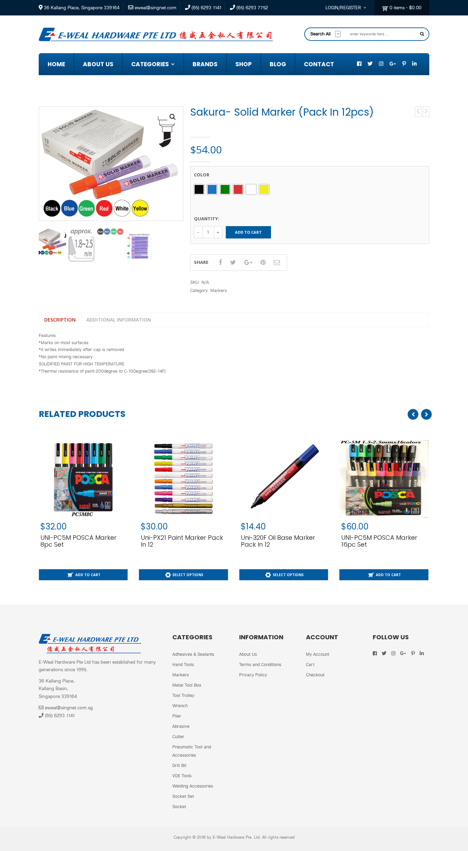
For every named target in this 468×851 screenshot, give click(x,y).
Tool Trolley (183, 695)
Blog (278, 64)
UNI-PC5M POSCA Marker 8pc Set (379, 541)
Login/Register (343, 7)
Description (60, 319)
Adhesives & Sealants (173, 93)
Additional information (118, 319)
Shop (243, 64)
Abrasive (149, 78)
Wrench (180, 705)
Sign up (361, 105)
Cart (310, 664)
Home (56, 64)
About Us (98, 64)
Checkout (315, 674)
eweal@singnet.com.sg (69, 707)
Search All (320, 33)
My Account (317, 654)
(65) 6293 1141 (205, 7)
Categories (150, 64)
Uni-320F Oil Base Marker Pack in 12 (178, 541)
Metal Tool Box (186, 685)
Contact (319, 64)
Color (201, 175)
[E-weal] (156, 33)
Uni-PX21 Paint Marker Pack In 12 (81, 541)
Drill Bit (179, 765)
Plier (176, 716)
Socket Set (183, 796)
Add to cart (248, 232)
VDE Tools (182, 775)
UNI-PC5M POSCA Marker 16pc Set (279, 541)
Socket (179, 806)
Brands (205, 64)
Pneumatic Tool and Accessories (191, 751)
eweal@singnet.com (154, 7)
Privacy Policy (253, 674)
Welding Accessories (192, 786)
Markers (354, 127)
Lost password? (340, 98)
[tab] (60, 320)
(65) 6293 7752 (251, 7)
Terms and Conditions (260, 664)
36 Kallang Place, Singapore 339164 (81, 7)
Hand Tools (183, 664)
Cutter (178, 736)
